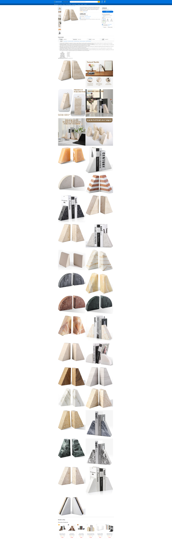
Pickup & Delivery (74, 4)
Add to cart (107, 11)
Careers (82, 4)
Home (58, 5)
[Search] (99, 2)
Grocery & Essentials (68, 4)
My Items (85, 4)
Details (109, 25)
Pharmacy (79, 4)
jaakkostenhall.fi (110, 24)
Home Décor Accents (72, 5)
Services (61, 4)
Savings (64, 4)
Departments (57, 4)
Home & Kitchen (62, 5)
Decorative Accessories (82, 41)
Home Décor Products (67, 5)
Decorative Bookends (88, 41)
